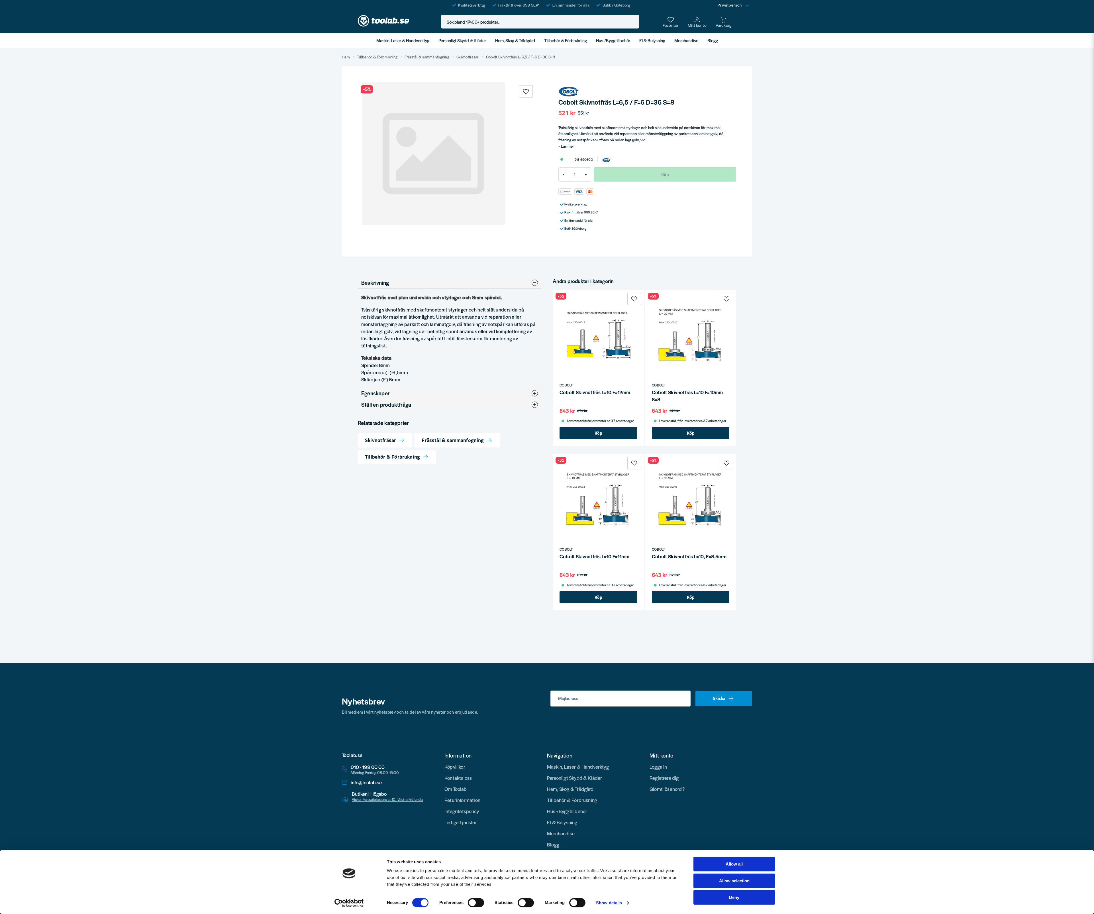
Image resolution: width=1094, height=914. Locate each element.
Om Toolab (455, 788)
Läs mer (567, 146)
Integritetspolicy (461, 811)
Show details (609, 902)
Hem (346, 57)
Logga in (658, 766)
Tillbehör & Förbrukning (565, 40)
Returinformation (462, 800)
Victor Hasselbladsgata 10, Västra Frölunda (387, 799)
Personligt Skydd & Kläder (462, 40)
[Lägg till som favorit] (670, 21)
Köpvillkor (454, 766)
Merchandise (686, 40)
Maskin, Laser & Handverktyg (402, 40)
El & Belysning (652, 40)
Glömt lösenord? (667, 788)
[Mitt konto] (697, 21)
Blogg (712, 40)
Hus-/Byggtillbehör (613, 40)
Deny (734, 897)
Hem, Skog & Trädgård (515, 40)
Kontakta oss (458, 777)
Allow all (734, 864)
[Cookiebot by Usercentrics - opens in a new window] (349, 903)
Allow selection (734, 880)
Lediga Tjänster (460, 822)
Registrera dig (664, 777)
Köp (598, 433)
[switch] (476, 902)
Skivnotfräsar (467, 57)
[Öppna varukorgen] (723, 21)
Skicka (719, 698)
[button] (633, 21)
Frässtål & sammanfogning (427, 57)
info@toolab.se (366, 782)
